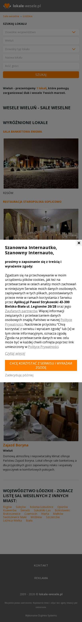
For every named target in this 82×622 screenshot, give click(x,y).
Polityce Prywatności (43, 347)
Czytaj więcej (15, 353)
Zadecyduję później (19, 375)
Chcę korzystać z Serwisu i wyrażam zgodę (41, 365)
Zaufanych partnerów (21, 311)
